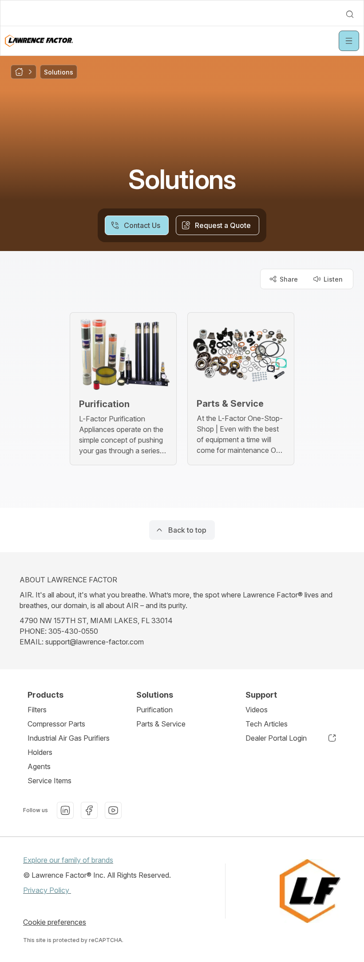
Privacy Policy (47, 890)
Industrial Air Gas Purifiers (69, 738)
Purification (154, 709)
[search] (350, 14)
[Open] (349, 41)
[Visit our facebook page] (89, 810)
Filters (37, 709)
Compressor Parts (56, 723)
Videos (256, 709)
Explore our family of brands (68, 860)
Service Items (49, 780)
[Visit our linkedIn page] (65, 810)
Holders (40, 752)
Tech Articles (266, 723)
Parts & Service (161, 723)
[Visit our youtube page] (113, 810)
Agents (39, 766)
